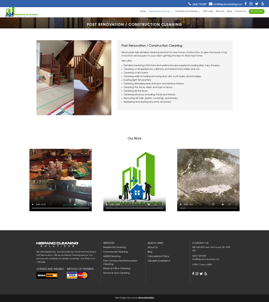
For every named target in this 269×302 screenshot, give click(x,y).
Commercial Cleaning (186, 11)
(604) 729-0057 (199, 5)
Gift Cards (208, 11)
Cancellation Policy (158, 256)
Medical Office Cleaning (116, 269)
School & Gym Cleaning (116, 273)
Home (143, 11)
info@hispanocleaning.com (228, 5)
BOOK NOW (256, 11)
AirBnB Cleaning (111, 256)
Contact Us (240, 11)
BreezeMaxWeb (146, 298)
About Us (220, 11)
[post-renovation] (73, 114)
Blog (229, 11)
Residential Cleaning (159, 11)
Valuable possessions (159, 261)
